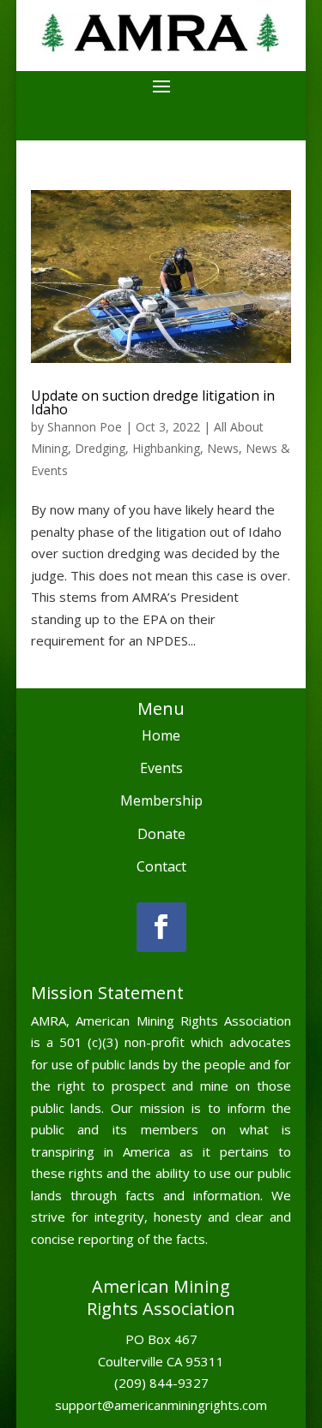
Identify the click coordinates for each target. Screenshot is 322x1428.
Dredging (100, 448)
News (223, 448)
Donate (161, 833)
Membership (161, 800)
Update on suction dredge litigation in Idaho (153, 402)
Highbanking (166, 448)
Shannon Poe (84, 427)
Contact (161, 866)
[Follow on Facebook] (161, 927)
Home (161, 735)
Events (161, 768)
